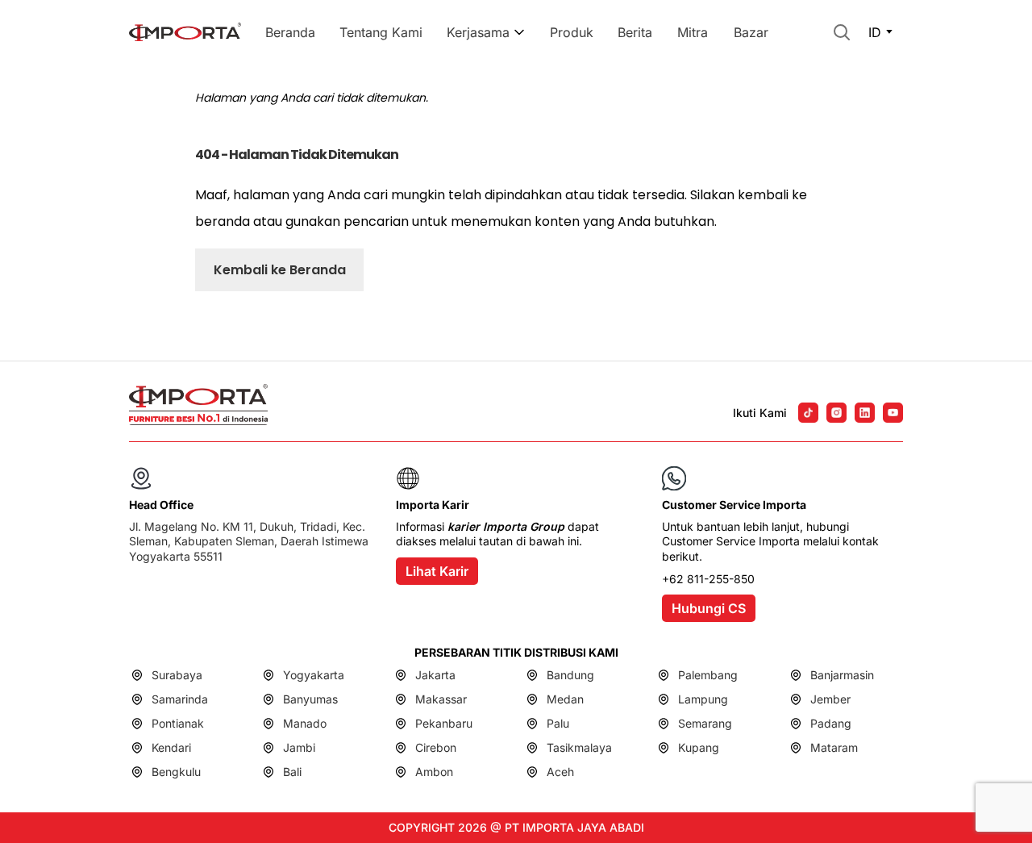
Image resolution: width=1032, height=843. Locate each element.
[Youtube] (893, 413)
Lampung (703, 699)
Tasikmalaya (579, 747)
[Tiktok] (808, 413)
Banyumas (310, 699)
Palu (558, 723)
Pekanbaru (443, 723)
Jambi (299, 747)
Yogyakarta (313, 675)
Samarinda (180, 699)
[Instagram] (836, 413)
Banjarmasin (842, 675)
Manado (305, 723)
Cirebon (435, 747)
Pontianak (178, 723)
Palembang (708, 675)
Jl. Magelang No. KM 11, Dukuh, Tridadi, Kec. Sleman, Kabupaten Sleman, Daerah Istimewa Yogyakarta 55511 (248, 541)
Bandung (570, 675)
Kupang (698, 747)
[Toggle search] (842, 32)
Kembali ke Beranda (280, 270)
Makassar (441, 699)
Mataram (834, 747)
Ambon (434, 771)
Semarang (705, 723)
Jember (830, 699)
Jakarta (435, 675)
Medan (565, 699)
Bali (292, 771)
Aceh (560, 771)
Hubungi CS (709, 608)
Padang (830, 723)
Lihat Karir (437, 571)
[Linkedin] (865, 413)
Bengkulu (176, 771)
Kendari (171, 747)
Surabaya (177, 675)
